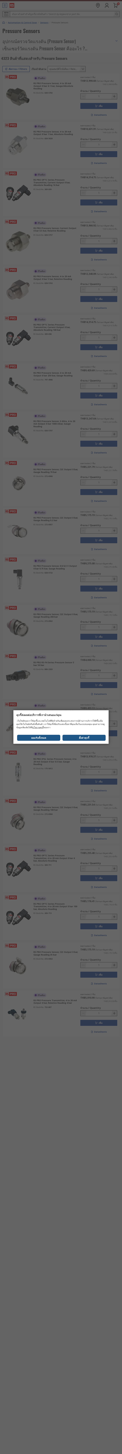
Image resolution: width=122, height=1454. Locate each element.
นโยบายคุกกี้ (38, 727)
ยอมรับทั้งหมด (38, 737)
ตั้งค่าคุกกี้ (84, 737)
